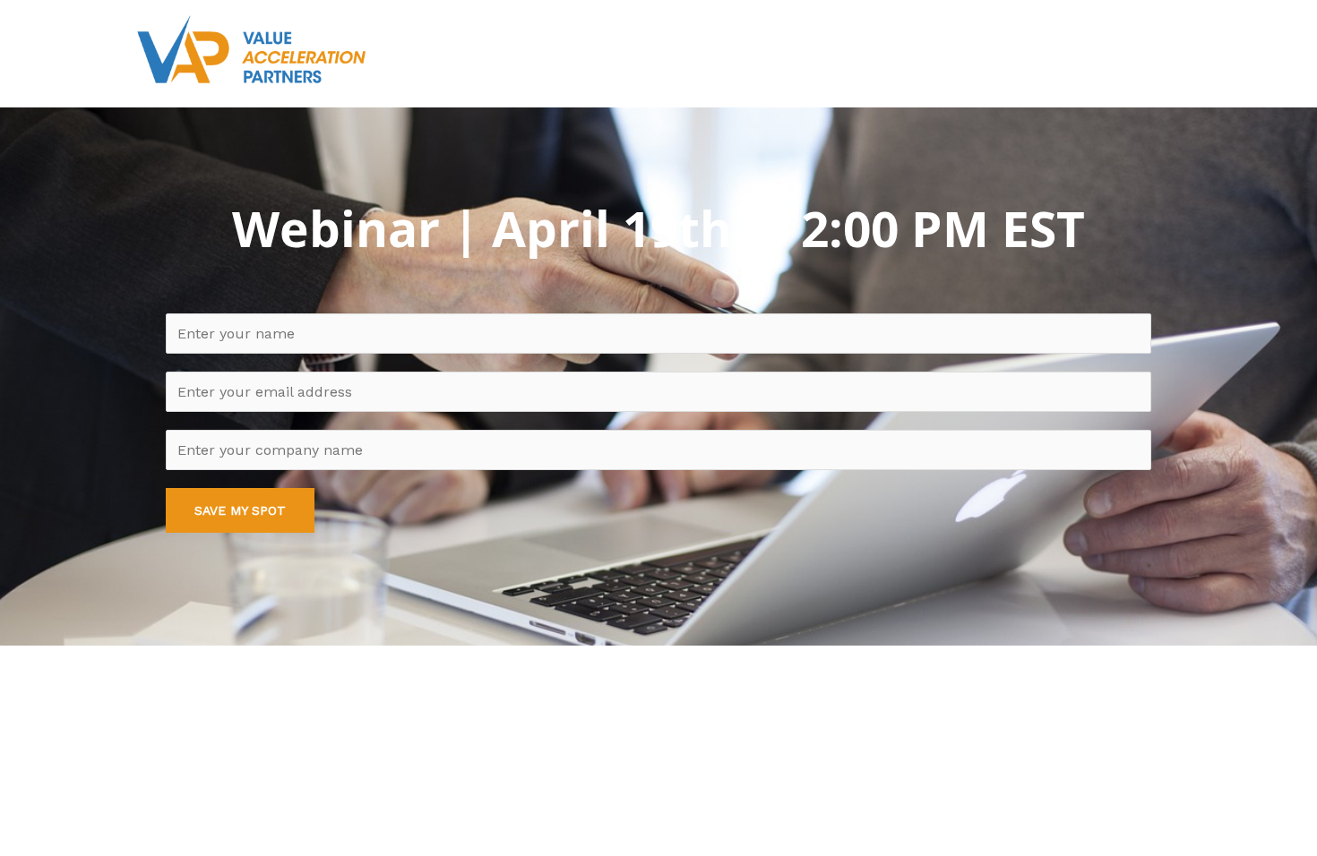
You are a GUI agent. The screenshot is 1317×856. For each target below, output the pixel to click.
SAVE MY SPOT (240, 510)
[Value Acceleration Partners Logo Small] (251, 49)
